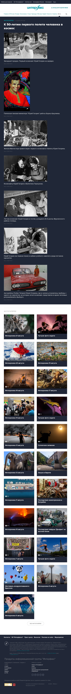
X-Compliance (8, 668)
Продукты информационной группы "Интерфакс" (30, 659)
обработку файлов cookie (23, 650)
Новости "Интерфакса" (37, 665)
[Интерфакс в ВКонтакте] (38, 675)
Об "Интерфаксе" (18, 2)
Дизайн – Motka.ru (52, 684)
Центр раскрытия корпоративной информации (40, 670)
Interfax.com (28, 2)
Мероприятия (59, 637)
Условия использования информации (35, 684)
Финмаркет (48, 2)
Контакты (7, 637)
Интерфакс (35, 7)
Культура (34, 14)
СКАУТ (6, 669)
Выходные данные (30, 685)
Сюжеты (54, 14)
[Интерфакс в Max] (43, 675)
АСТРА (6, 673)
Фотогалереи (9, 20)
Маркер (6, 671)
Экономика (23, 14)
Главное (6, 14)
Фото (59, 14)
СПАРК (6, 666)
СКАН (33, 666)
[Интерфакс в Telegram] (35, 675)
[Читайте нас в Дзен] (33, 675)
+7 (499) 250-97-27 (14, 654)
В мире (17, 14)
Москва (39, 14)
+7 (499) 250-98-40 (51, 653)
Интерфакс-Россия (38, 2)
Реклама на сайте (47, 637)
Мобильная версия (6, 2)
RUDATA (34, 668)
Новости (49, 14)
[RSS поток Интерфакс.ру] (40, 675)
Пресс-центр (28, 637)
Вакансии (37, 637)
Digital (44, 14)
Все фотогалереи (35, 623)
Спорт (29, 14)
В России (12, 14)
